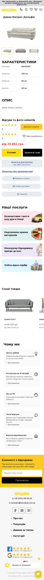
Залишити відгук (31, 127)
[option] (22, 32)
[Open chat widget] (38, 574)
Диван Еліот (10, 319)
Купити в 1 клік (32, 152)
